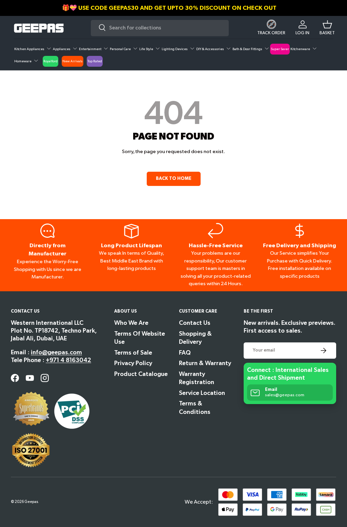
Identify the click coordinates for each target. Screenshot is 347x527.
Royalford (50, 61)
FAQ (185, 352)
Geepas (31, 502)
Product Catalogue (141, 374)
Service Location (202, 393)
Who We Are (131, 322)
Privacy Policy (133, 363)
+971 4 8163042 (68, 360)
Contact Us (194, 322)
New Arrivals (72, 61)
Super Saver (280, 49)
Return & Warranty (205, 363)
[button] (327, 28)
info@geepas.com (56, 352)
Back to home (173, 178)
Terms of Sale (133, 352)
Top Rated (94, 61)
